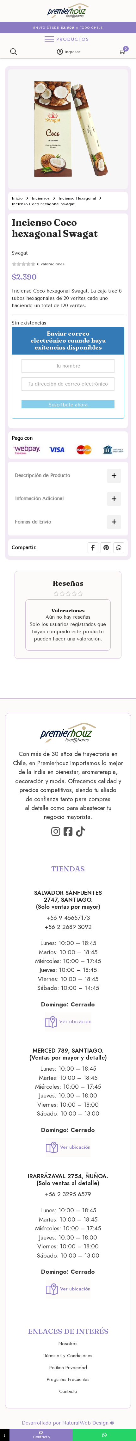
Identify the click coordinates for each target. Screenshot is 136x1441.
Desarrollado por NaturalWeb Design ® (68, 1423)
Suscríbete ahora (68, 405)
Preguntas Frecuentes (68, 1379)
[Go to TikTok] (80, 832)
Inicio (17, 198)
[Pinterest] (106, 547)
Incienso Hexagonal (77, 198)
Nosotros (68, 1343)
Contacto (68, 1391)
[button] (119, 78)
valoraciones (51, 264)
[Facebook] (93, 547)
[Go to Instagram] (55, 832)
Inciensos (41, 198)
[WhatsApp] (119, 547)
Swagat (20, 253)
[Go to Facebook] (68, 832)
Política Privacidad (68, 1367)
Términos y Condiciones (68, 1355)
